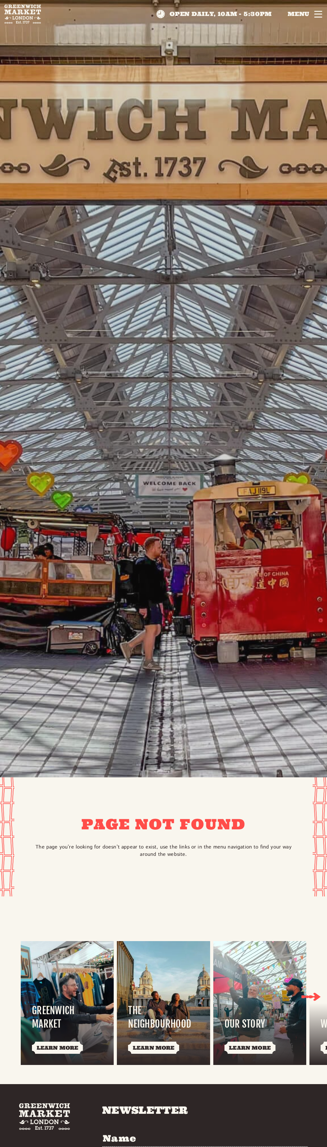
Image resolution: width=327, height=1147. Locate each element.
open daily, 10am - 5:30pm (221, 14)
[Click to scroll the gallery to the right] (311, 996)
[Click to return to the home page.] (22, 14)
